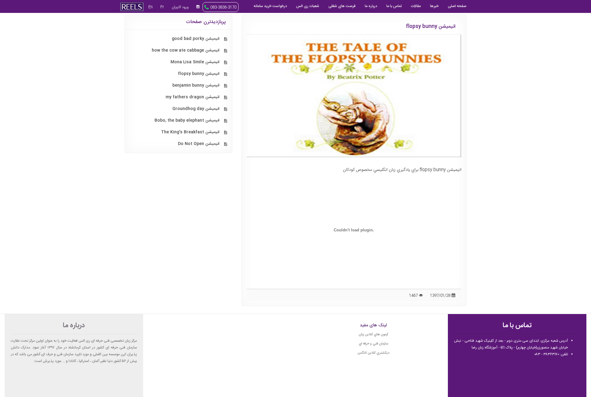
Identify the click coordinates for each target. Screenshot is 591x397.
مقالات (416, 6)
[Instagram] (198, 6)
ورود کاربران (180, 7)
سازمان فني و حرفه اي (373, 344)
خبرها (434, 6)
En (150, 7)
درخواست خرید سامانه (270, 6)
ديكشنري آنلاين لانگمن (373, 353)
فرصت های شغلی (342, 6)
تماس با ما (394, 6)
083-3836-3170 (223, 7)
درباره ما (371, 6)
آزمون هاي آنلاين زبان (373, 334)
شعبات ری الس (307, 6)
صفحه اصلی (457, 6)
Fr (162, 7)
